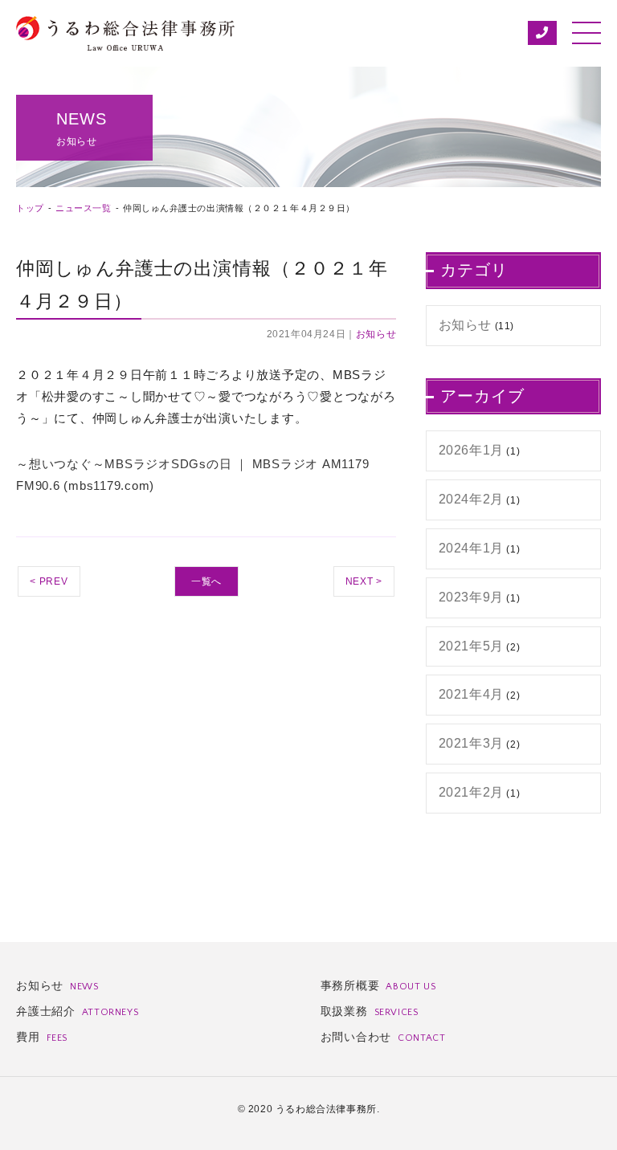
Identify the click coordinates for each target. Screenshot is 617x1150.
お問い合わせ (383, 1036)
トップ (30, 208)
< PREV (49, 581)
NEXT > (364, 581)
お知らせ (376, 334)
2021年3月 (471, 743)
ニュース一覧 (83, 208)
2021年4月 (471, 694)
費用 (41, 1036)
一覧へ (206, 581)
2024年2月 (471, 499)
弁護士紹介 (77, 1011)
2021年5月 (471, 646)
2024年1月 (471, 548)
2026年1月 (471, 450)
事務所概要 (378, 985)
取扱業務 (370, 1011)
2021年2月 (471, 792)
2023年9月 (471, 597)
